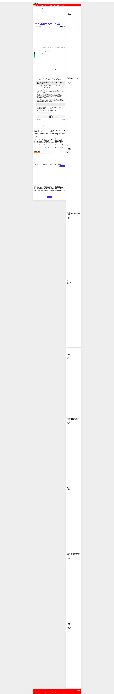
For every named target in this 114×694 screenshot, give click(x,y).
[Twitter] (50, 117)
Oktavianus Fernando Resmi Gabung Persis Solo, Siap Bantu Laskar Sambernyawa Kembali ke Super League (75, 554)
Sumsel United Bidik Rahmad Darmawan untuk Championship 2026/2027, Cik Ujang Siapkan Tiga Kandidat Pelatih (41, 128)
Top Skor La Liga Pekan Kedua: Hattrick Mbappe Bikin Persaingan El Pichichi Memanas (75, 213)
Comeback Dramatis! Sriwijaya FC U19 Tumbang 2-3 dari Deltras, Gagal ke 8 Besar (49, 147)
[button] (80, 1)
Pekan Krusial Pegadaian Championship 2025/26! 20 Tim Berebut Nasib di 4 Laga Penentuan (57, 133)
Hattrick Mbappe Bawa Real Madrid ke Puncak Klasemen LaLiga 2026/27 (75, 486)
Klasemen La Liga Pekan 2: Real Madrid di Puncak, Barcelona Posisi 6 (75, 280)
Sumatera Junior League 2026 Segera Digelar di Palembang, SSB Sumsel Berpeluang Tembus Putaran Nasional (57, 125)
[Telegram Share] (62, 26)
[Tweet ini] (61, 26)
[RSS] (52, 117)
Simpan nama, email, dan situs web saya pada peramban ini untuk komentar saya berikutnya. (47, 164)
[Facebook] (49, 117)
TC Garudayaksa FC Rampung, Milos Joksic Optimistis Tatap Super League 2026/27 (74, 78)
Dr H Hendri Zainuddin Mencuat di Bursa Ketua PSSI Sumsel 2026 (57, 131)
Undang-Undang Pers (47, 692)
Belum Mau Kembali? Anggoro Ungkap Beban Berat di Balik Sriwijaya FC (57, 128)
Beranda (42, 692)
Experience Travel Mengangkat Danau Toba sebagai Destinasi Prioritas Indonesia (58, 120)
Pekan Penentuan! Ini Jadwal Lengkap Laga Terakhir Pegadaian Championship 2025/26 (59, 142)
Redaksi (65, 692)
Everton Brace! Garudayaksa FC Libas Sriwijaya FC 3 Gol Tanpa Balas (59, 147)
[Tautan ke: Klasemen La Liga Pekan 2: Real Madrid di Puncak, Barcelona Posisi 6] (69, 313)
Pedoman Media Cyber (55, 692)
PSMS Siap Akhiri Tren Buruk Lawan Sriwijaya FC (41, 133)
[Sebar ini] (59, 26)
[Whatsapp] (64, 26)
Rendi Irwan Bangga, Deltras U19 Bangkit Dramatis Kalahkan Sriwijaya (38, 147)
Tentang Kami (61, 692)
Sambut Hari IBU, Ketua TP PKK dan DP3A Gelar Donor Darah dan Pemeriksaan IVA (43, 120)
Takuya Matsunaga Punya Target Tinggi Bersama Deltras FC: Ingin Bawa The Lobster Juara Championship (75, 621)
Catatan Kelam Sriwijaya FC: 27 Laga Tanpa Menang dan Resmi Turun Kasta (40, 131)
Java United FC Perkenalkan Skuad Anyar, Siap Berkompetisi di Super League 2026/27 (75, 10)
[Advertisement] (49, 15)
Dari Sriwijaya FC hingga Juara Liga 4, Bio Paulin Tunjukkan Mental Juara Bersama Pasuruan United (41, 125)
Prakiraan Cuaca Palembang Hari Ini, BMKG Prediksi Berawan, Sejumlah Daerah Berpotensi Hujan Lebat (75, 145)
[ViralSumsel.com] (35, 3)
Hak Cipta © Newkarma (37, 692)
